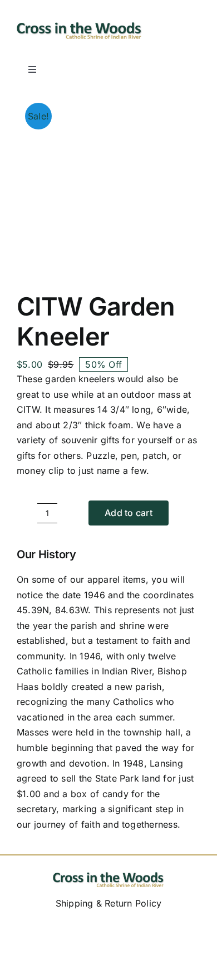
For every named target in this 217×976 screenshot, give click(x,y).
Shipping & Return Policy (109, 903)
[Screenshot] (79, 26)
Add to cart (128, 512)
